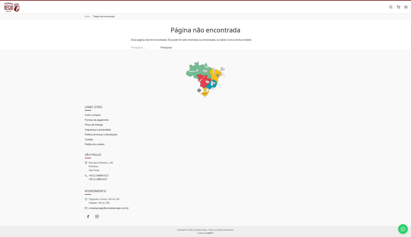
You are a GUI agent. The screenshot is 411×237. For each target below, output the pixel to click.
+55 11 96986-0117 (99, 175)
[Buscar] (391, 7)
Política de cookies (95, 144)
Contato (89, 139)
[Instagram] (97, 216)
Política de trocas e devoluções (101, 134)
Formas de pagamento (97, 120)
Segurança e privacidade (98, 129)
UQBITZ (209, 233)
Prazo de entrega (94, 124)
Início (87, 16)
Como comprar (93, 115)
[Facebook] (88, 216)
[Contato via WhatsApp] (403, 229)
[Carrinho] (398, 7)
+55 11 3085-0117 (98, 179)
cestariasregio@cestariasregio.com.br (109, 208)
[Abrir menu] (405, 7)
